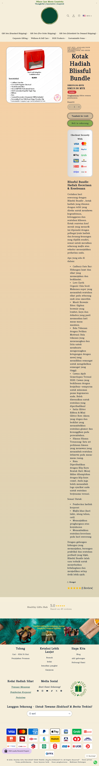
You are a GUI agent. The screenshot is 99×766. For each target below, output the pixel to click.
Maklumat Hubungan (78, 762)
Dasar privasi (87, 760)
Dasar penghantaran (59, 762)
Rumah (49, 657)
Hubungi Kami (78, 662)
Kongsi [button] (72, 582)
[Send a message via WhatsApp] (95, 762)
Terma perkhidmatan (23, 762)
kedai (49, 662)
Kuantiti (70, 102)
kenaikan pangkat (49, 666)
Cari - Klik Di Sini (20, 654)
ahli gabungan (78, 658)
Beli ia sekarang (80, 123)
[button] (68, 15)
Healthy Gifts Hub (21, 760)
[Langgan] (69, 714)
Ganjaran (49, 670)
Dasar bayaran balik (41, 762)
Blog (78, 654)
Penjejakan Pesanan (21, 658)
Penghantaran (73, 95)
